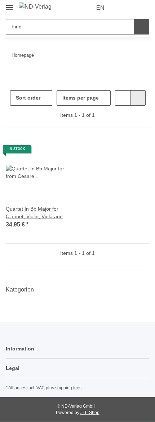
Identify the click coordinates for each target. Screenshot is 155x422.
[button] (121, 8)
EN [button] (100, 8)
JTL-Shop (89, 412)
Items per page (80, 98)
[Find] (141, 27)
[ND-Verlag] (35, 7)
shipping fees (68, 387)
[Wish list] (132, 8)
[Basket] (143, 8)
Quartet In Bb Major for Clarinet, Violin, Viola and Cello (34, 213)
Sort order (28, 98)
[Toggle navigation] (9, 4)
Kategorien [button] (20, 289)
